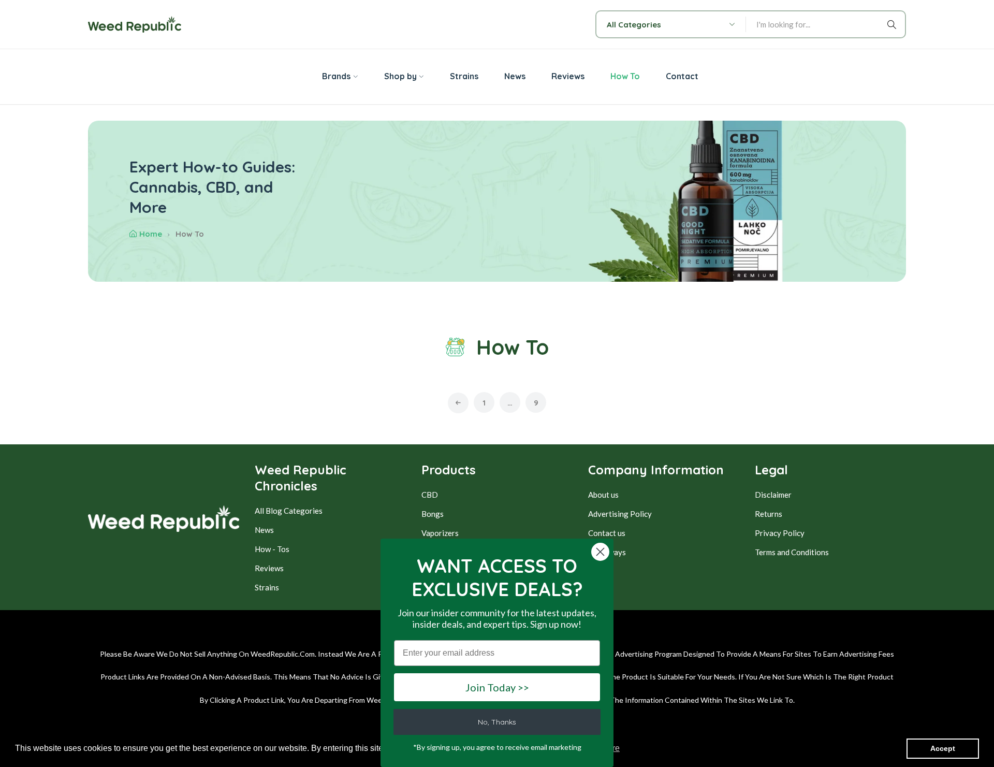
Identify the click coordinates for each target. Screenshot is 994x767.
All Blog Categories (289, 510)
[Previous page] (458, 403)
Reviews (269, 568)
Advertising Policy (620, 513)
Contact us (606, 533)
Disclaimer (773, 494)
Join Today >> (497, 687)
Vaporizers (440, 533)
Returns (768, 513)
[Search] (893, 24)
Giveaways (607, 552)
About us (603, 494)
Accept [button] (942, 748)
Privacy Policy (780, 533)
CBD (429, 494)
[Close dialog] (600, 552)
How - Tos (272, 549)
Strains (267, 587)
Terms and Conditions (792, 552)
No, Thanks (497, 722)
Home (150, 234)
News (264, 529)
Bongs (432, 513)
